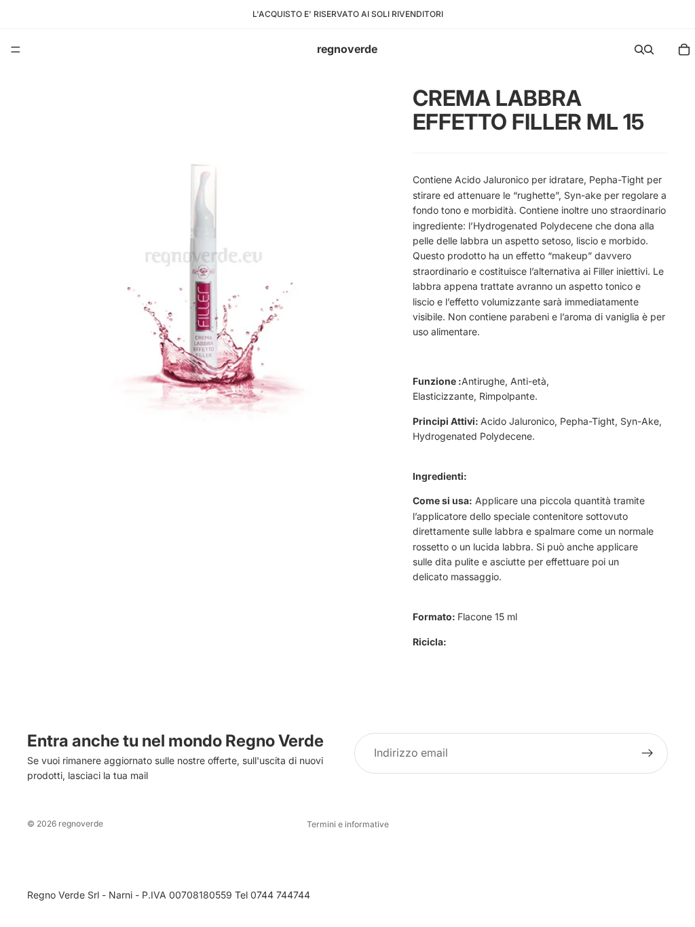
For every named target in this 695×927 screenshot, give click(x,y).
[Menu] (15, 49)
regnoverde (80, 823)
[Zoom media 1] (203, 246)
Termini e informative (348, 824)
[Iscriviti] (647, 753)
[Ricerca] (639, 49)
